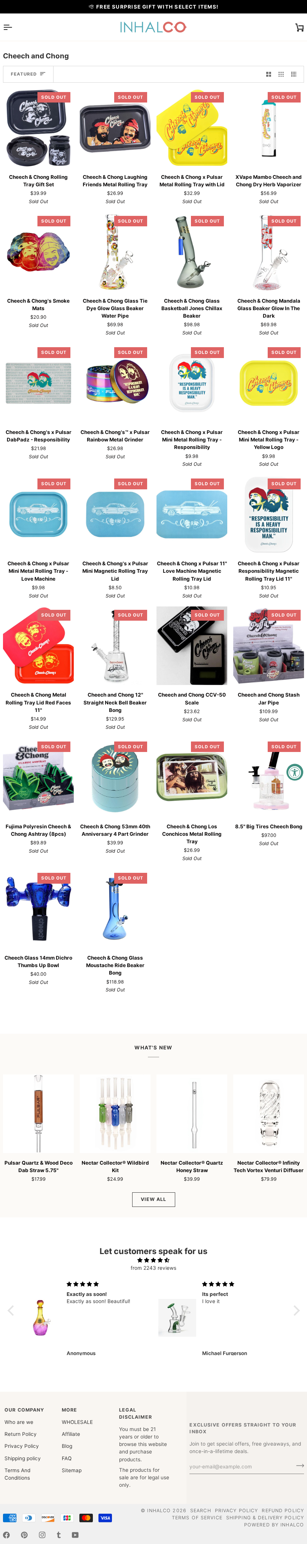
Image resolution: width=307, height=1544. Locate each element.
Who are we (18, 1422)
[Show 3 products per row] (281, 74)
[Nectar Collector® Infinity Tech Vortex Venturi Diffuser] (268, 1113)
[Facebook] (6, 1535)
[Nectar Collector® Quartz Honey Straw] (191, 1113)
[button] (12, 1310)
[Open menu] (14, 27)
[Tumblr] (59, 1535)
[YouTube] (75, 1535)
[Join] (298, 1466)
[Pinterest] (24, 1535)
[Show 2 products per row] (268, 74)
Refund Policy (283, 1510)
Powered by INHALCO (274, 1525)
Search (200, 1510)
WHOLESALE (77, 1422)
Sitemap (72, 1470)
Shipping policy (22, 1458)
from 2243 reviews (153, 1268)
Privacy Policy (21, 1446)
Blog (67, 1446)
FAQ (67, 1458)
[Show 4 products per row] (296, 74)
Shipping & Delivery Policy (265, 1517)
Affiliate (71, 1434)
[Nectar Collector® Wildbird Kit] (115, 1113)
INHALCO (159, 1510)
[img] (153, 1260)
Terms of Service (197, 1517)
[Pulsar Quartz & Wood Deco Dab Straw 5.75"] (38, 1113)
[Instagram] (42, 1535)
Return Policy (20, 1434)
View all (154, 1199)
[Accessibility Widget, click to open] (294, 772)
